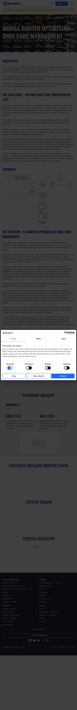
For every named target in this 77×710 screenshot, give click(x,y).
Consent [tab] (13, 339)
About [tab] (63, 339)
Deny (14, 376)
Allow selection (38, 376)
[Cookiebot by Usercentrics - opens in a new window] (66, 332)
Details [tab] (38, 339)
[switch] (29, 368)
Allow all (63, 376)
